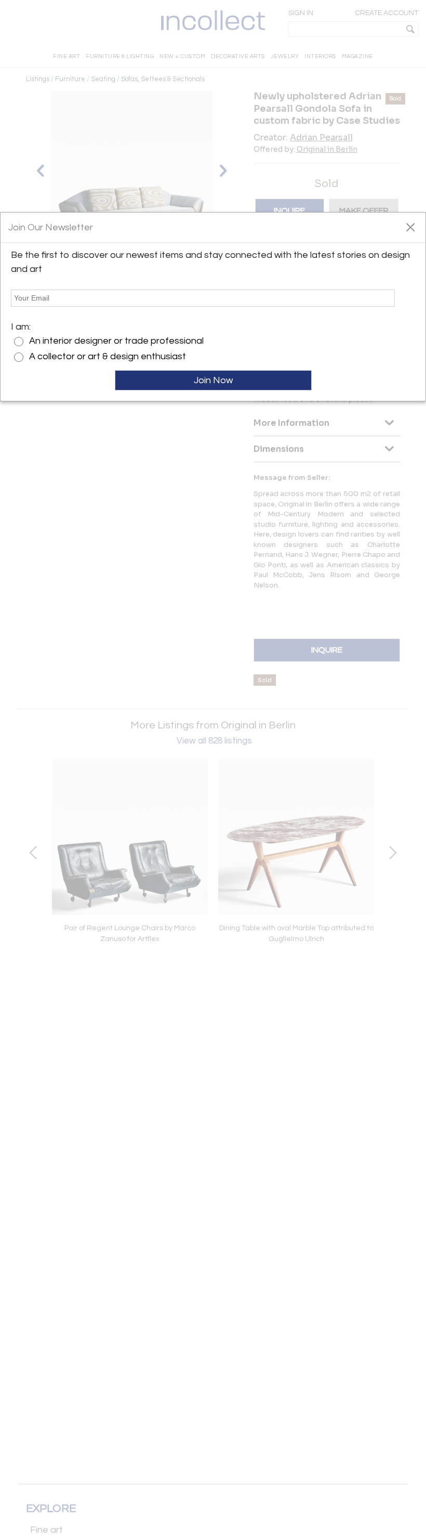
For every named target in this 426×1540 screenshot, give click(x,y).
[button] (410, 226)
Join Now (213, 380)
